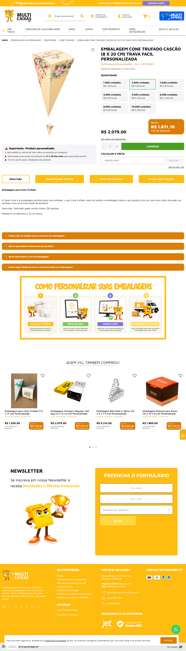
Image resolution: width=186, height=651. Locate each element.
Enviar (118, 520)
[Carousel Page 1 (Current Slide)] (90, 447)
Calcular (173, 160)
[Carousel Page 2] (93, 447)
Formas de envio (65, 586)
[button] (93, 235)
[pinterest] (27, 607)
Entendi (168, 640)
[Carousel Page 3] (96, 447)
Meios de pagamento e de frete (71, 583)
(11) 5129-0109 (113, 603)
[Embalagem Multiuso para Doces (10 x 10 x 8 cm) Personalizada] (162, 390)
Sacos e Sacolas (169, 29)
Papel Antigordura (137, 30)
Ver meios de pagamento (113, 139)
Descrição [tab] (16, 178)
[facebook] (10, 607)
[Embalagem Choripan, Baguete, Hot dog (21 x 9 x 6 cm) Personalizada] (70, 390)
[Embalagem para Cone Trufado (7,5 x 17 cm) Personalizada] (24, 390)
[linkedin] (21, 607)
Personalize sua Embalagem (43, 29)
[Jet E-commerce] (107, 624)
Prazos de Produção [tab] (161, 178)
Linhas (89, 29)
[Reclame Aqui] (129, 624)
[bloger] (4, 607)
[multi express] (171, 16)
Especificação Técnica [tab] (59, 178)
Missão (60, 576)
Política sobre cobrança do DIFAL (72, 597)
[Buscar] (82, 16)
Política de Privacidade (68, 590)
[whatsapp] (33, 607)
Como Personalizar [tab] (111, 178)
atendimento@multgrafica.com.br (123, 592)
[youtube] (39, 607)
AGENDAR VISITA (156, 3)
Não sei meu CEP (176, 167)
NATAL (72, 29)
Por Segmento (111, 29)
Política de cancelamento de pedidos (74, 594)
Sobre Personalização (67, 610)
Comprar (153, 146)
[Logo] (21, 16)
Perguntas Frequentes (67, 614)
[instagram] (15, 607)
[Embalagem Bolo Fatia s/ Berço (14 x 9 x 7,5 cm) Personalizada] (116, 390)
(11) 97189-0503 (114, 598)
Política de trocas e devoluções (71, 579)
